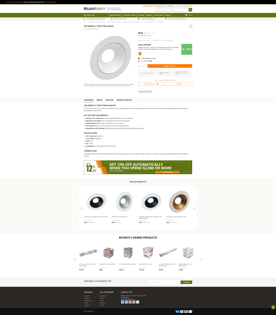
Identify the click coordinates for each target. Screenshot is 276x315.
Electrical (141, 15)
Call (160, 72)
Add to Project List (151, 84)
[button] (96, 19)
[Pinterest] (130, 302)
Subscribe (186, 282)
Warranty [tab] (109, 100)
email (166, 72)
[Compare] (95, 273)
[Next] (194, 208)
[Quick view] (94, 225)
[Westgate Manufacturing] (186, 49)
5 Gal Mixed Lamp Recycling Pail (187, 264)
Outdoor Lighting (129, 15)
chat (163, 72)
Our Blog (185, 6)
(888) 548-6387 (126, 297)
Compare (179, 84)
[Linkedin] (122, 302)
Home (85, 21)
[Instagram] (133, 302)
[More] (174, 6)
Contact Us (179, 6)
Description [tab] (88, 100)
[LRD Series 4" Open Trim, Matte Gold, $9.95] (179, 202)
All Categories (107, 292)
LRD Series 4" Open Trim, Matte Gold (176, 216)
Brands (149, 15)
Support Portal (88, 300)
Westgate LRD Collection (146, 91)
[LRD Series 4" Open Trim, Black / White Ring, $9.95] (97, 202)
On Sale (167, 15)
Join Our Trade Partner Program (153, 6)
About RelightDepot (169, 6)
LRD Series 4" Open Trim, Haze (119, 216)
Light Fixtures (103, 296)
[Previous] (81, 208)
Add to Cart (170, 66)
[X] (137, 302)
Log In (190, 6)
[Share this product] (190, 26)
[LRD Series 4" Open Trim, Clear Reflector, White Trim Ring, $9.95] (152, 202)
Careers (86, 303)
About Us (87, 296)
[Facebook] (126, 302)
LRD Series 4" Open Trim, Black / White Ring (96, 216)
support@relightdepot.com (129, 299)
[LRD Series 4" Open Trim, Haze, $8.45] (124, 202)
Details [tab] (99, 100)
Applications (158, 15)
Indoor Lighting (115, 15)
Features (102, 305)
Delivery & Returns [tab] (124, 100)
